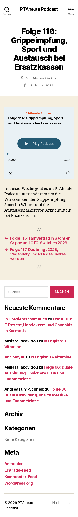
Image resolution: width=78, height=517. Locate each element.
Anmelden (14, 463)
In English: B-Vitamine (51, 357)
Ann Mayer (14, 357)
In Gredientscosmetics (25, 319)
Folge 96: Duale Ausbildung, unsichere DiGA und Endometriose (38, 373)
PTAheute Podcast (39, 9)
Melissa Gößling (45, 78)
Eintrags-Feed (17, 470)
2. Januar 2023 (41, 85)
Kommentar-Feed (20, 476)
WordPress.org (18, 483)
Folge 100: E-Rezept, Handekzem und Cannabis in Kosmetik (38, 325)
